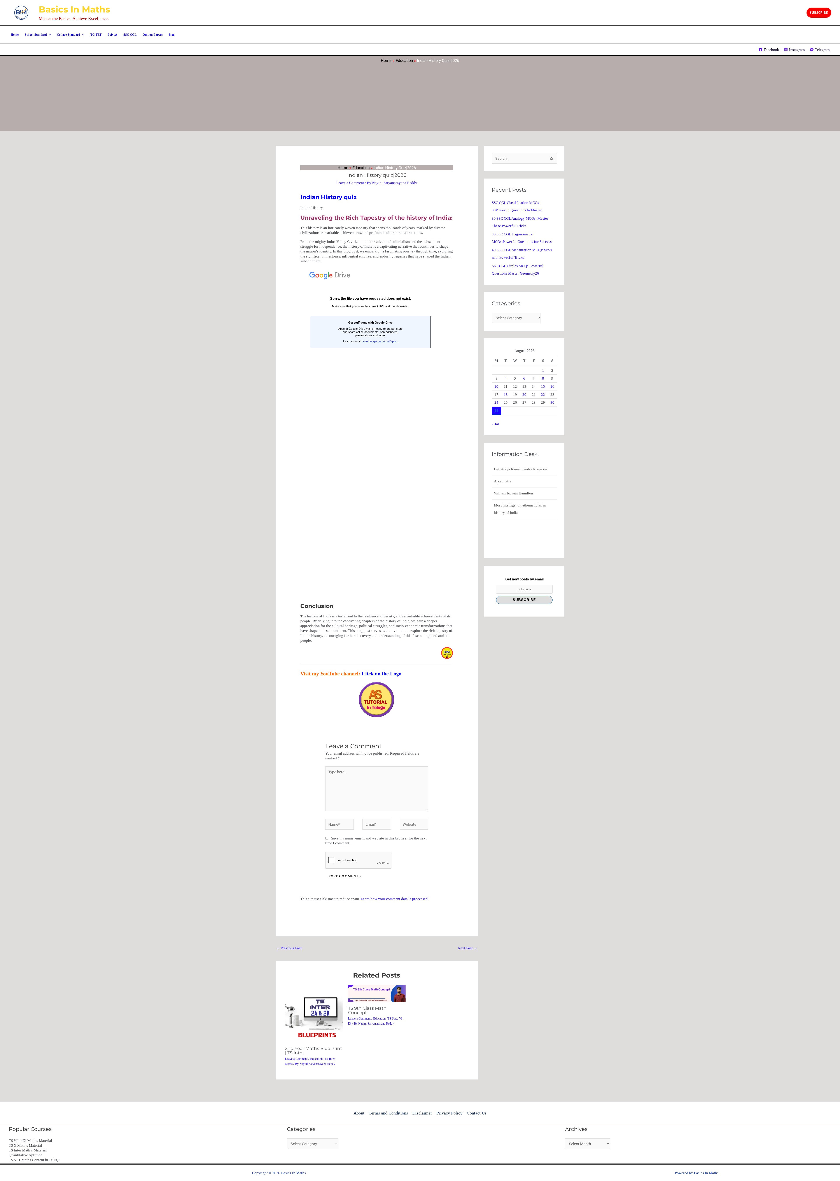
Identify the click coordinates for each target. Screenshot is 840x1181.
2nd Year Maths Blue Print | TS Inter (313, 1050)
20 (524, 394)
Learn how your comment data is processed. (395, 899)
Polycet (112, 34)
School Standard (36, 34)
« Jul (495, 424)
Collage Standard (68, 34)
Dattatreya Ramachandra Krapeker (521, 513)
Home (15, 34)
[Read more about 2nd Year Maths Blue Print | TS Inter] (314, 1013)
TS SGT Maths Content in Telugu (34, 1160)
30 (552, 402)
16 (552, 386)
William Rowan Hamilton (513, 481)
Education (316, 1058)
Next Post (467, 948)
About (359, 1113)
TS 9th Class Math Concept (367, 1010)
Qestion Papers (153, 34)
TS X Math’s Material (25, 1145)
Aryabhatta (502, 469)
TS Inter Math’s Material (28, 1150)
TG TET (96, 34)
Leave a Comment (350, 183)
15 (543, 386)
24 (496, 402)
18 (506, 394)
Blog (172, 34)
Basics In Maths (74, 9)
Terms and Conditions (388, 1113)
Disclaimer (422, 1113)
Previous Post (289, 948)
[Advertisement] (420, 95)
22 (543, 394)
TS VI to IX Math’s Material (30, 1141)
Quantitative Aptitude (25, 1155)
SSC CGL (129, 34)
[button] (818, 12)
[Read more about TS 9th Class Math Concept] (377, 993)
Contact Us (476, 1113)
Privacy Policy (449, 1113)
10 (496, 386)
